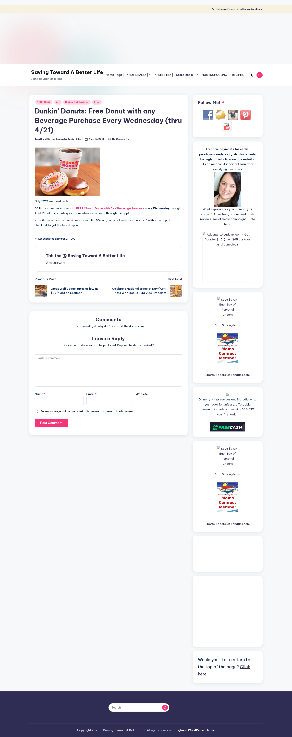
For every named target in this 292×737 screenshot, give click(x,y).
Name (40, 394)
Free (97, 102)
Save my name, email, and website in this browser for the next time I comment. (87, 411)
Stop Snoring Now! (227, 325)
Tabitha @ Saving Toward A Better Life (85, 255)
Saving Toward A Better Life (67, 72)
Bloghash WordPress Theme (194, 730)
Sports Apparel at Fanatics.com (227, 375)
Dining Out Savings (77, 102)
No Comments (120, 139)
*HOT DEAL (43, 102)
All (57, 102)
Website (142, 394)
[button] (55, 263)
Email (91, 394)
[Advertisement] (146, 38)
